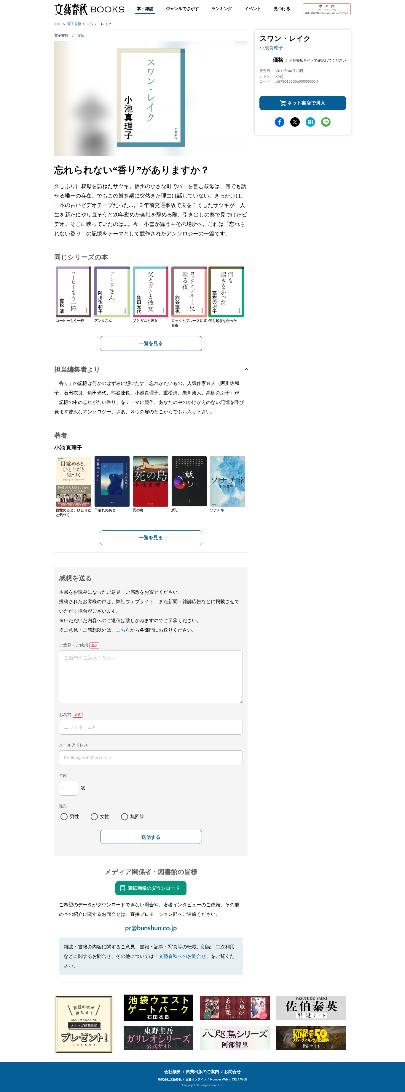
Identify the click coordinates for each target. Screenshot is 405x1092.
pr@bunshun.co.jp (151, 928)
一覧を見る (151, 343)
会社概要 (172, 1072)
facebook (279, 122)
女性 (104, 816)
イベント (253, 9)
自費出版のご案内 (202, 1072)
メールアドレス (73, 745)
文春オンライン (196, 1079)
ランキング (221, 9)
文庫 (80, 35)
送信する (150, 837)
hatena (310, 122)
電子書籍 (74, 24)
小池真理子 (271, 48)
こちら (123, 630)
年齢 (63, 776)
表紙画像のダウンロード (154, 888)
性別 (63, 806)
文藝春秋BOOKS (89, 9)
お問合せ (232, 1072)
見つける (282, 9)
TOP (57, 24)
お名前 (65, 715)
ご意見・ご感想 (73, 645)
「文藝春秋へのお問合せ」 (182, 956)
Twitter (295, 122)
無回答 (137, 816)
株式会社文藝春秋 (170, 1079)
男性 (74, 816)
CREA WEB (239, 1079)
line (326, 122)
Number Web (219, 1079)
